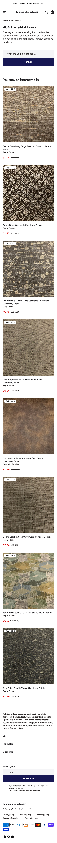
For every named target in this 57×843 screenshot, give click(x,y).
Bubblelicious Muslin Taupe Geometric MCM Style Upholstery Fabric (26, 311)
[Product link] (27, 137)
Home (5, 36)
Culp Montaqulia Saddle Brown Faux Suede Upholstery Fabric (23, 463)
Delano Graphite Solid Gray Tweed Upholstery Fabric (27, 538)
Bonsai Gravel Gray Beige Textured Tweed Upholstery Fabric (22, 161)
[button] (4, 12)
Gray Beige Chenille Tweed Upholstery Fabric (24, 684)
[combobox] (27, 69)
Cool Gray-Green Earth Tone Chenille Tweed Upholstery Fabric (23, 387)
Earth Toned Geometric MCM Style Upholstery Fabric (27, 611)
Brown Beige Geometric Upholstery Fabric (22, 236)
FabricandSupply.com (19, 805)
